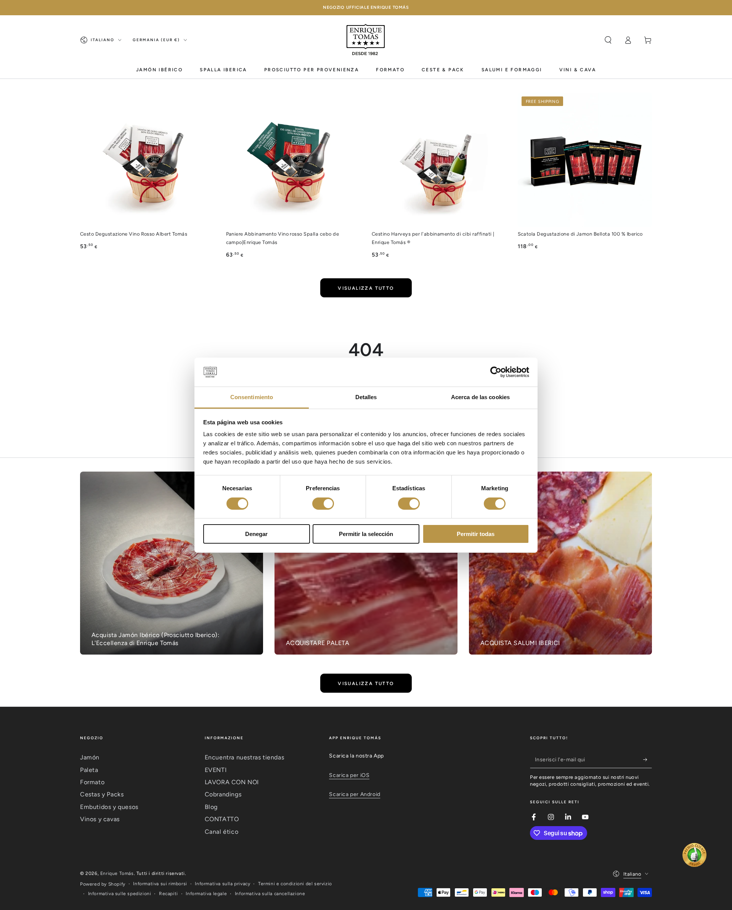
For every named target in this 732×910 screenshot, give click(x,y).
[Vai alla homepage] (366, 40)
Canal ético (222, 831)
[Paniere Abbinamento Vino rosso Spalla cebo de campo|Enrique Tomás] (293, 160)
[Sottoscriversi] (647, 759)
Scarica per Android (354, 794)
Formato (92, 782)
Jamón (90, 757)
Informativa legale (206, 893)
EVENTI (216, 770)
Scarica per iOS (349, 775)
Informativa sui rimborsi (160, 883)
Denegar (256, 534)
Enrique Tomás (117, 873)
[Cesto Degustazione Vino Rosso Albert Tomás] (147, 160)
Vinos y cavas (100, 819)
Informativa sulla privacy (222, 883)
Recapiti (168, 893)
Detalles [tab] (366, 397)
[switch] (323, 504)
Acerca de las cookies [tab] (480, 397)
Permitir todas (475, 534)
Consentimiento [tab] (251, 397)
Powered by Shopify (102, 884)
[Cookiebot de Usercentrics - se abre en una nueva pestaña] (495, 372)
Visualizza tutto (366, 288)
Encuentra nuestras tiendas (244, 757)
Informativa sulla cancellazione (270, 893)
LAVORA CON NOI (232, 782)
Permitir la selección (366, 534)
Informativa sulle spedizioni (119, 893)
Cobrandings (223, 794)
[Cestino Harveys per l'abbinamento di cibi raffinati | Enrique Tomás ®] (439, 160)
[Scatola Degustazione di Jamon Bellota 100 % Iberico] (585, 160)
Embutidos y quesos (109, 806)
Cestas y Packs (102, 794)
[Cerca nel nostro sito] (608, 40)
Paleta (89, 770)
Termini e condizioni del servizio (295, 883)
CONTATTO (222, 819)
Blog (211, 806)
